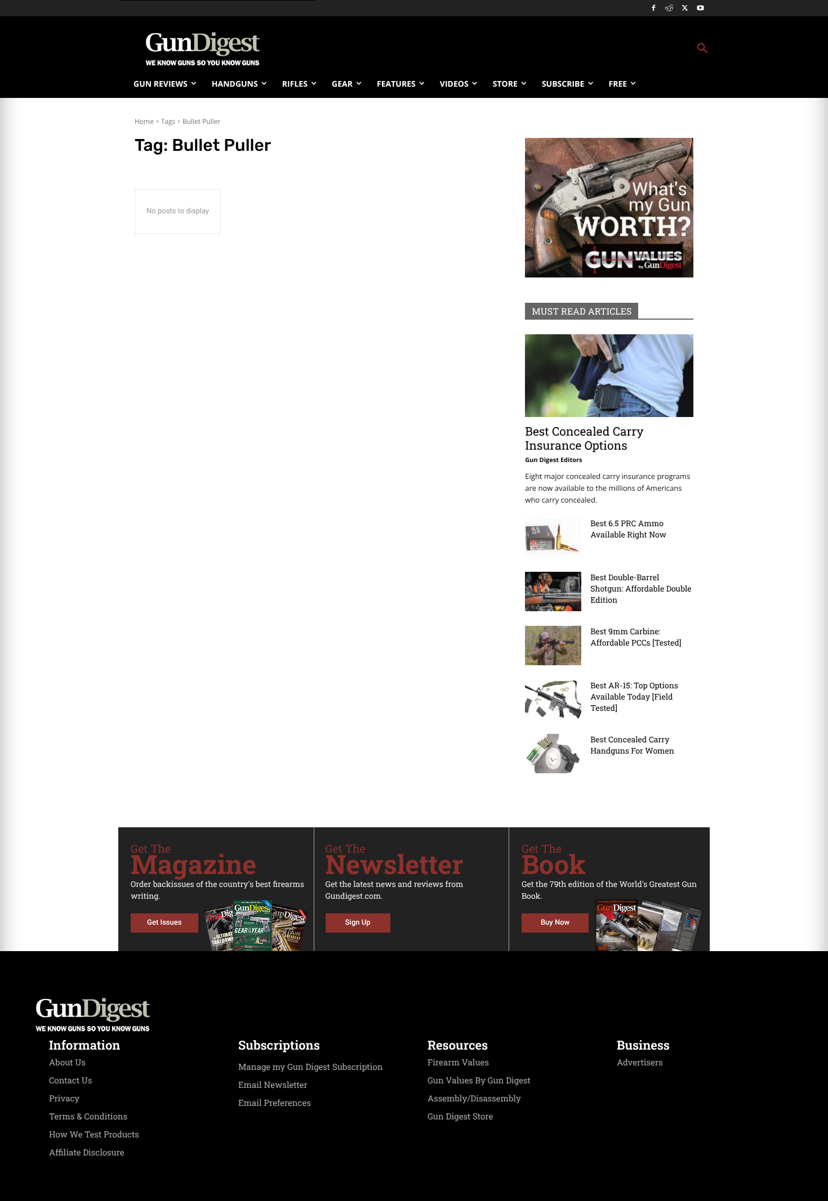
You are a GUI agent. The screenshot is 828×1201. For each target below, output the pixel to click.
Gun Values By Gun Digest (479, 1080)
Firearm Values (458, 1062)
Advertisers (640, 1062)
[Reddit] (669, 8)
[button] (504, 48)
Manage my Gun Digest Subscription (310, 1067)
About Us (67, 1062)
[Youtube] (700, 8)
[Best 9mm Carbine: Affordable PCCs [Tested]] (553, 645)
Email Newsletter (273, 1085)
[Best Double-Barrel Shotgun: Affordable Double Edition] (553, 591)
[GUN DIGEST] (414, 1015)
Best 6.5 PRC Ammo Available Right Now (628, 529)
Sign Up (358, 922)
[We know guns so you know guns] (202, 49)
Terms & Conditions (88, 1116)
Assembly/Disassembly (474, 1098)
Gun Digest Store (460, 1116)
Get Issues (164, 922)
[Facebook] (653, 8)
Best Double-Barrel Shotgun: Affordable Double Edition (640, 588)
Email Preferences (274, 1103)
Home (144, 121)
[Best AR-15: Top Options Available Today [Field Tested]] (553, 699)
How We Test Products (94, 1134)
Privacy (64, 1098)
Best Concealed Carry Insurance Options (584, 438)
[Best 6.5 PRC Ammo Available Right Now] (553, 537)
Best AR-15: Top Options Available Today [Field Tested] (634, 696)
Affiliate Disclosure (86, 1152)
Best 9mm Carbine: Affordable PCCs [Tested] (635, 637)
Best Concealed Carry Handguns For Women (632, 745)
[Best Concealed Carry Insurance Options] (609, 375)
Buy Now (555, 922)
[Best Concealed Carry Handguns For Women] (553, 753)
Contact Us (70, 1080)
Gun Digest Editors (553, 460)
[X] (684, 8)
